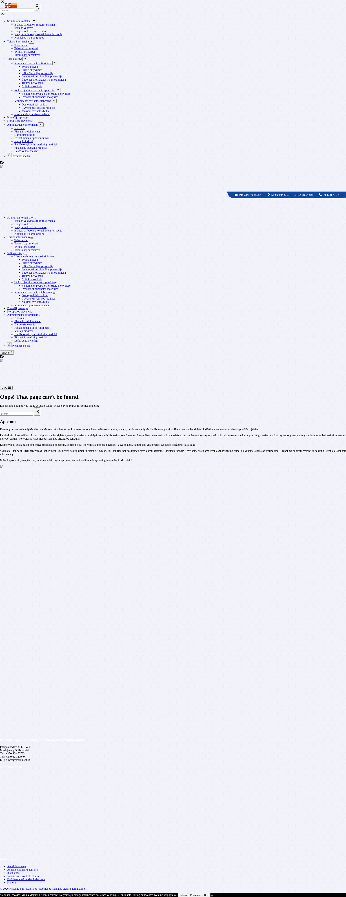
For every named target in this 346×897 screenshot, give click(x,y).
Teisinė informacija (18, 237)
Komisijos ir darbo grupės (29, 233)
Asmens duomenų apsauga (22, 869)
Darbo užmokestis (24, 324)
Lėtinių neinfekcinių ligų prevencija (42, 269)
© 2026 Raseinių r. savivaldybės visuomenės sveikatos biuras (35, 888)
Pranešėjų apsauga (17, 308)
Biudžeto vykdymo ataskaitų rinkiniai (35, 334)
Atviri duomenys (16, 866)
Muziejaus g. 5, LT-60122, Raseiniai (292, 194)
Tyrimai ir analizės (24, 246)
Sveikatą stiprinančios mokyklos (40, 288)
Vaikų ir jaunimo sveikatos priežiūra (34, 282)
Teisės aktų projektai (26, 243)
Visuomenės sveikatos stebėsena (32, 292)
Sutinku (183, 895)
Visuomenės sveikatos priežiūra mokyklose (46, 285)
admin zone (78, 888)
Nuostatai (19, 318)
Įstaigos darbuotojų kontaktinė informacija (38, 230)
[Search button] (37, 411)
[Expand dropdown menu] (34, 218)
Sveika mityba (30, 259)
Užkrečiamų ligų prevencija (37, 266)
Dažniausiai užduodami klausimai (26, 879)
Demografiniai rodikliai (35, 295)
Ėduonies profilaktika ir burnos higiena (44, 272)
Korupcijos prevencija (19, 311)
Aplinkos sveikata (32, 279)
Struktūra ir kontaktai (19, 217)
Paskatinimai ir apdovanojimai (31, 327)
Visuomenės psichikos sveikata (32, 305)
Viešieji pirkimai (23, 330)
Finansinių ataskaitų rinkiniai (30, 337)
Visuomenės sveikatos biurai (23, 876)
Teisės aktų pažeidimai (27, 249)
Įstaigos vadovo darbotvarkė (30, 227)
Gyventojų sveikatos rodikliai (38, 298)
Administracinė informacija (22, 314)
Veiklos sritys (14, 253)
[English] (8, 5)
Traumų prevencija (32, 275)
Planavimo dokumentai (27, 321)
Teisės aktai (21, 240)
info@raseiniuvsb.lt (250, 194)
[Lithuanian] (14, 5)
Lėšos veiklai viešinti (26, 340)
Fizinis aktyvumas (32, 262)
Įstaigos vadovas (23, 224)
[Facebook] (2, 357)
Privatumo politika (199, 895)
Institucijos (13, 872)
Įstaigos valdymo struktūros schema (34, 220)
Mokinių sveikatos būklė (36, 301)
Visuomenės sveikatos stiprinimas (33, 256)
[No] (211, 895)
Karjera (11, 882)
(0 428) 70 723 (331, 194)
